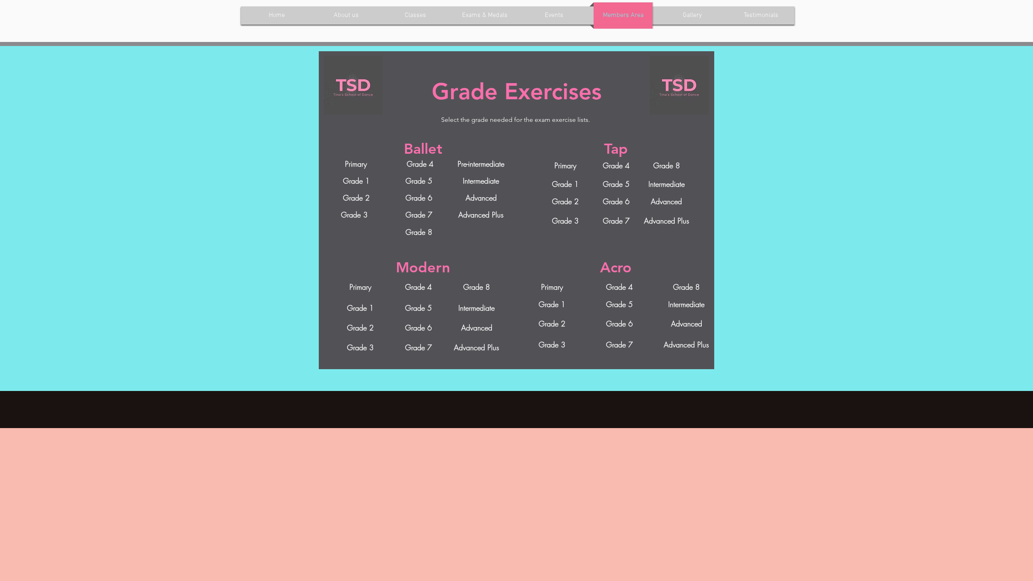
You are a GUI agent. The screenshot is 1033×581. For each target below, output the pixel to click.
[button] (481, 198)
